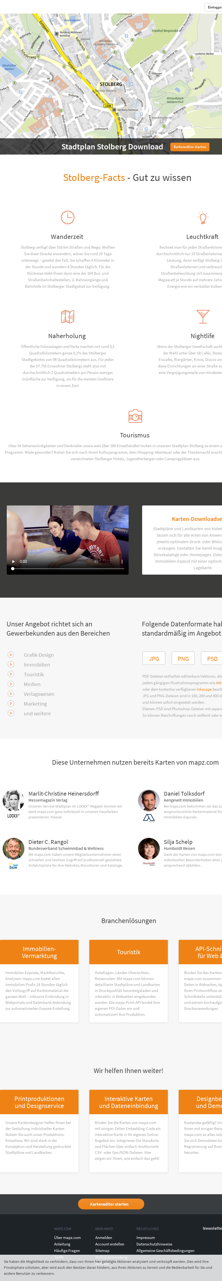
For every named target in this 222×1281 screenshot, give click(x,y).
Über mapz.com (67, 1237)
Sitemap (102, 1250)
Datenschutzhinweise (154, 1244)
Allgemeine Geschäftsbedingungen (165, 1250)
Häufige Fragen (67, 1250)
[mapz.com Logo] (12, 7)
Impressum (145, 1237)
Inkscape (205, 689)
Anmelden (103, 1237)
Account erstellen (109, 1244)
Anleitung (62, 1244)
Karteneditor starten (109, 1204)
